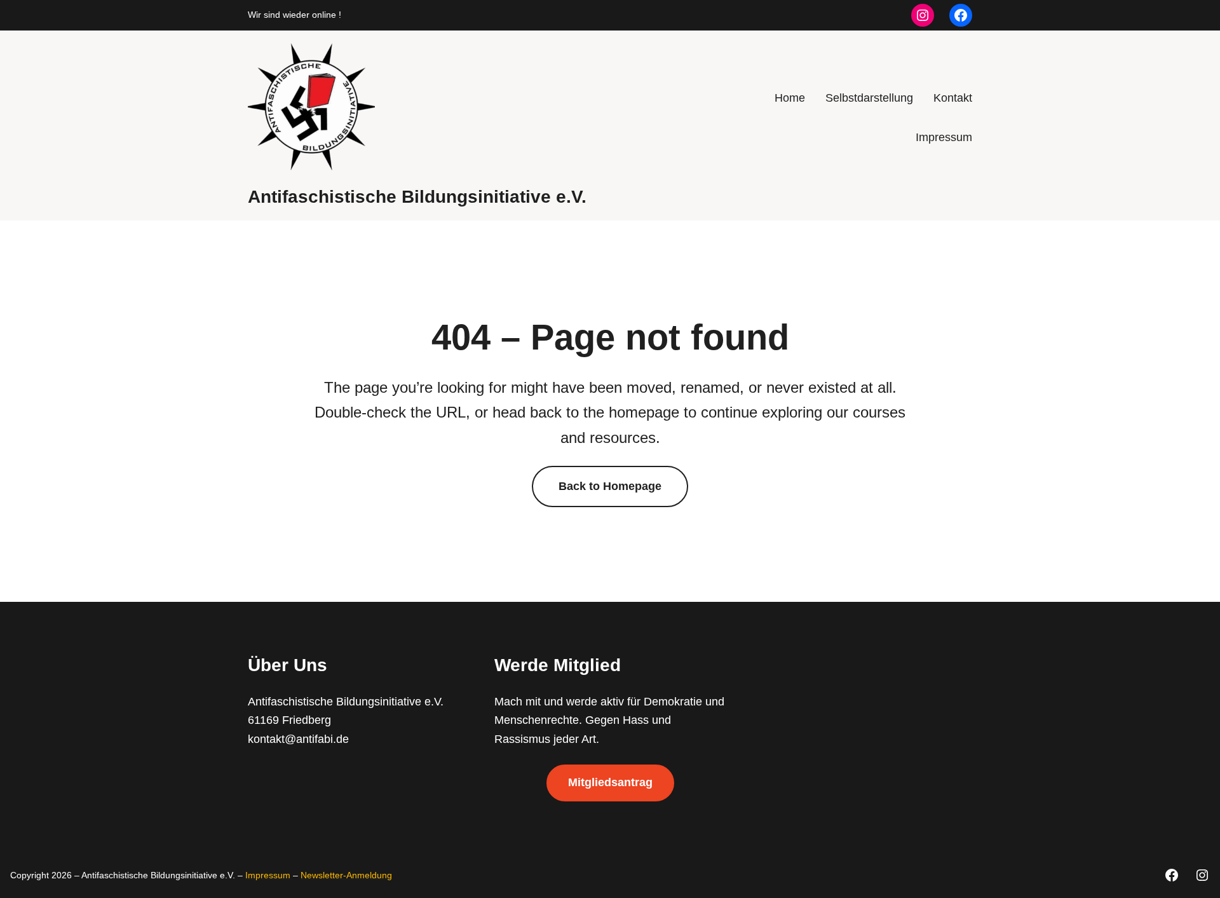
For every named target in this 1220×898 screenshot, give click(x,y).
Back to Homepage (610, 486)
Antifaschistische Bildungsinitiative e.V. (417, 197)
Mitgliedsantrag (610, 782)
